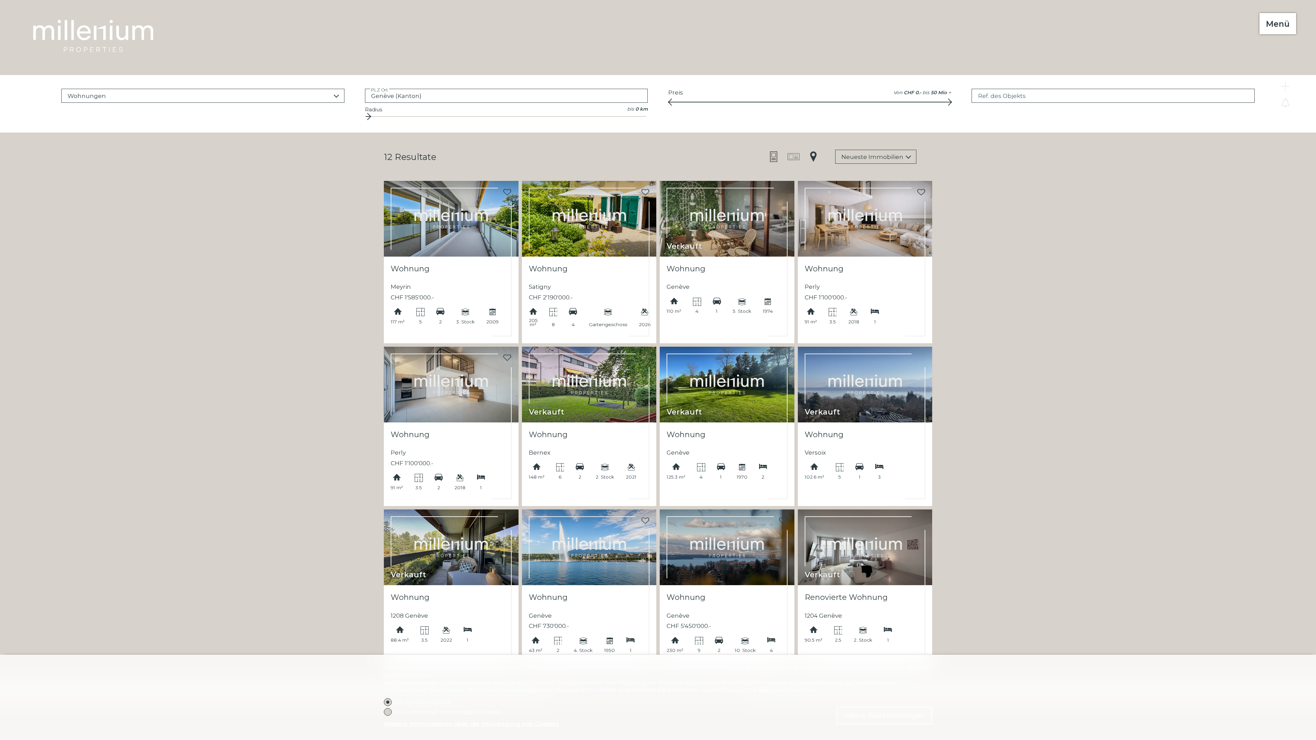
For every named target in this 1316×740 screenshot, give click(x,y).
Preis (675, 92)
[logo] (93, 28)
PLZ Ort (379, 89)
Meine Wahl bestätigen (884, 715)
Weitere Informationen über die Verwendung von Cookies (471, 723)
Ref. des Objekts (1002, 95)
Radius (373, 109)
